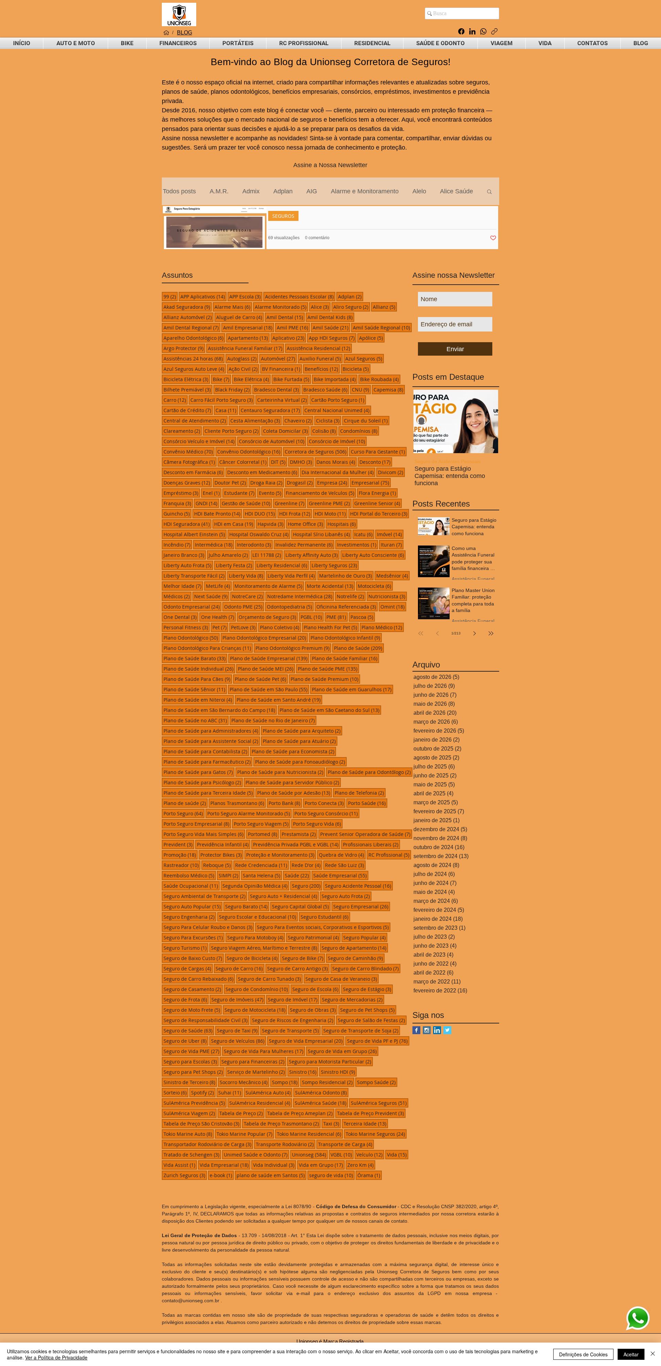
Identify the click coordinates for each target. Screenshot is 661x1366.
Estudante (240, 492)
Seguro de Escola (316, 989)
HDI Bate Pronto (218, 513)
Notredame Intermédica (300, 596)
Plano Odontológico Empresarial (265, 637)
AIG (311, 191)
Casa (227, 410)
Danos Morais (336, 461)
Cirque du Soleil (366, 420)
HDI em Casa (234, 523)
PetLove (244, 627)
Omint (393, 606)
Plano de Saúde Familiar (345, 658)
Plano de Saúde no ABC (196, 720)
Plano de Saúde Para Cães (198, 678)
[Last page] (491, 633)
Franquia (178, 503)
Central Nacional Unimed (337, 410)
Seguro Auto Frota (346, 896)
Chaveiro (298, 420)
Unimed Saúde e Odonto (256, 1154)
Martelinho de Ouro (346, 575)
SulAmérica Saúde (321, 1102)
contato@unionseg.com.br (190, 1300)
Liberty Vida (247, 575)
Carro (176, 399)
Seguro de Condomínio (257, 989)
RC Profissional (389, 854)
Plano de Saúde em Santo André (279, 699)
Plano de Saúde (359, 647)
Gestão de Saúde (247, 503)
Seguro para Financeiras (253, 1061)
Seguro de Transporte (291, 1030)
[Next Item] (487, 421)
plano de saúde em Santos (271, 1175)
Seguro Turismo (186, 947)
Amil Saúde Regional (382, 327)
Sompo (285, 1082)
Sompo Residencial (328, 1082)
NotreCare (248, 596)
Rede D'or (307, 865)
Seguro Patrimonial (314, 937)
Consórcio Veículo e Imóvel (200, 441)
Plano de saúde (186, 802)
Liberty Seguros (335, 565)
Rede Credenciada (262, 865)
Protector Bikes (221, 854)
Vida (397, 1154)
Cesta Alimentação (256, 420)
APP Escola (245, 296)
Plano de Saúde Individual (199, 668)
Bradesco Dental (277, 389)
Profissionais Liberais (371, 844)
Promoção (181, 854)
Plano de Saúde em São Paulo (269, 689)
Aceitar (631, 1354)
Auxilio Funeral (321, 358)
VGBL (342, 1154)
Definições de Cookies (583, 1354)
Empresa (333, 482)
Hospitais (342, 523)
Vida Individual (274, 1164)
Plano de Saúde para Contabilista (206, 751)
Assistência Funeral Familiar (246, 348)
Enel (212, 492)
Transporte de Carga (346, 1144)
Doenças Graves (188, 482)
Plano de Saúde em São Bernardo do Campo (220, 709)
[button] (75, 43)
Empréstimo (182, 492)
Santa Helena (262, 875)
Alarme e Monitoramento (365, 191)
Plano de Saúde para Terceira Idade (209, 792)
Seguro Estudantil (325, 916)
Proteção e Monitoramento (281, 854)
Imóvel (390, 534)
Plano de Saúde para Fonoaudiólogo (301, 761)
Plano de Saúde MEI (266, 668)
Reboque (217, 865)
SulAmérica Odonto (321, 1092)
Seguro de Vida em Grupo (343, 1051)
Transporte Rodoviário (285, 1144)
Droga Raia (267, 482)
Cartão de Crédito (188, 410)
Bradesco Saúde (326, 389)
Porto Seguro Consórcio (326, 813)
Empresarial (371, 482)
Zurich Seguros (185, 1175)
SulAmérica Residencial (260, 1102)
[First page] (421, 633)
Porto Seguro (184, 813)
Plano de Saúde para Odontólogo (370, 771)
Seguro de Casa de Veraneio (342, 978)
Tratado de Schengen (192, 1154)
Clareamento (183, 430)
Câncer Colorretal (243, 461)
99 (171, 296)
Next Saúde (211, 596)
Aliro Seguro (351, 306)
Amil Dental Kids (330, 317)
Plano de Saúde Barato (195, 658)
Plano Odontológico (192, 637)
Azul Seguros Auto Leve (195, 368)
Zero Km (361, 1164)
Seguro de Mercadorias (353, 999)
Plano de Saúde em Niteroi (199, 699)
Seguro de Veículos (238, 1040)
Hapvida (271, 523)
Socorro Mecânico (244, 1082)
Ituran (392, 544)
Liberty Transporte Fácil (195, 575)
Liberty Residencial (282, 565)
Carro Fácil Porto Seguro (222, 399)
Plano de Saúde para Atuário (300, 740)
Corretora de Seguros (316, 451)
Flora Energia (378, 492)
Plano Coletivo (280, 627)
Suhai (230, 1092)
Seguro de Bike (303, 958)
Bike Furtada (292, 379)
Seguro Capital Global (301, 906)
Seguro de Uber (186, 1040)
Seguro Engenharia (190, 916)
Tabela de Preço (241, 1113)
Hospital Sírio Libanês (322, 534)
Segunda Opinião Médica (255, 885)
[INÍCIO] (166, 32)
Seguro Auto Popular (193, 906)
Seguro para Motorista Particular (331, 1061)
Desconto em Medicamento (263, 472)
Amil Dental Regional (192, 327)
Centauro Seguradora (271, 410)
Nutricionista (387, 596)
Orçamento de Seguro (268, 616)
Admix (251, 191)
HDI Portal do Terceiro (379, 513)
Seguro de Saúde (189, 1030)
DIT (279, 461)
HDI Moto (331, 513)
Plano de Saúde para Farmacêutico (208, 761)
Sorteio (176, 1092)
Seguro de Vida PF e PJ (378, 1040)
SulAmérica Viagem (190, 1113)
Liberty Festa (235, 565)
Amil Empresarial (248, 327)
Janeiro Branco (185, 554)
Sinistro (303, 1071)
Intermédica (214, 544)
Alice (320, 306)
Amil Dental (285, 317)
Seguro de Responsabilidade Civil (206, 1020)
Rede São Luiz (345, 865)
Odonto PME (244, 606)
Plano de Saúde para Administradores (212, 730)
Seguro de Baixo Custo (194, 958)
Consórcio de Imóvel (338, 441)
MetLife (219, 585)
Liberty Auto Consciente (374, 554)
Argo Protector (184, 348)
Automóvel (279, 358)
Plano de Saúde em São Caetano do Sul (330, 709)
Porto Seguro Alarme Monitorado (249, 813)
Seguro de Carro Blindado (366, 968)
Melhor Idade (183, 585)
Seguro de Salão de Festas (372, 1020)
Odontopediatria (290, 606)
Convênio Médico (189, 451)
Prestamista (299, 833)
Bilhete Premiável (188, 389)
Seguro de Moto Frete (193, 1009)
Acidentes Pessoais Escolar (300, 296)
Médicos (177, 596)
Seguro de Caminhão (356, 958)
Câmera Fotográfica (190, 461)
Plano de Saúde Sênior (195, 689)
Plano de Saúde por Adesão (294, 792)
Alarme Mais (233, 306)
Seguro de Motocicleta (255, 1009)
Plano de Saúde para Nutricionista (281, 771)
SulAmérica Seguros (379, 1102)
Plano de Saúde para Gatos (199, 771)
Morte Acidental (331, 585)
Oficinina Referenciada (347, 606)
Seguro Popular (365, 937)
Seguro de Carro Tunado (270, 978)
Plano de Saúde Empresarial (269, 658)
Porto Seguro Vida (318, 823)
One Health (218, 616)
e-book (222, 1175)
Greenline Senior (378, 503)
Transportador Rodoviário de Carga (208, 1144)
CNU (361, 389)
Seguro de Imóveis (238, 999)
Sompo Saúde (377, 1082)
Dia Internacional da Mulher (338, 472)
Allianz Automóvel (188, 317)
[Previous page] (437, 633)
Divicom (391, 472)
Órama (369, 1175)
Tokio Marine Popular (245, 1133)
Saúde (298, 875)
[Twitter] (447, 1030)
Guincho (177, 513)
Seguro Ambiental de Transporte (205, 896)
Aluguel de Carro (240, 317)
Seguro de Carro (240, 968)
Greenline (290, 503)
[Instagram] (427, 1030)
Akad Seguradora (188, 306)
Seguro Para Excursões (194, 937)
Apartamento (249, 337)
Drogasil (300, 482)
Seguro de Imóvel (293, 999)
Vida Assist (180, 1164)
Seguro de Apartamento (355, 947)
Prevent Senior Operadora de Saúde (366, 833)
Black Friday (233, 389)
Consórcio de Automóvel (272, 441)
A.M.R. (219, 191)
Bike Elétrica (252, 379)
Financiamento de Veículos (321, 492)
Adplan (283, 191)
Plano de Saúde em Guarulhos (352, 689)
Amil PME (293, 327)
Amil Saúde (331, 327)
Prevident (179, 844)
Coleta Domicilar (286, 430)
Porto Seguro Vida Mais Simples (204, 833)
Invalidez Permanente (304, 544)
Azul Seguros (364, 358)
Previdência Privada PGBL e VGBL (296, 844)
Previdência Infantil (223, 844)
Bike (222, 379)
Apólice (372, 337)
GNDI (207, 503)
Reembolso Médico (190, 875)
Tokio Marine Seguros (376, 1133)
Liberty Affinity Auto (312, 554)
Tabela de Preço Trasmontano (282, 1123)
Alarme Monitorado (281, 306)
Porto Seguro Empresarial (197, 823)
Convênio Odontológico (249, 451)
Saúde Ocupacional (192, 885)
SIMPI (229, 875)
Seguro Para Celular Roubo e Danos (209, 927)
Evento (271, 492)
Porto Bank (285, 802)
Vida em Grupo (322, 1164)
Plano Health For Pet (331, 627)
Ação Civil (244, 368)
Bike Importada (335, 379)
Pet (220, 627)
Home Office (306, 523)
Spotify (203, 1092)
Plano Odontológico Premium (293, 647)
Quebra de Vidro (342, 854)
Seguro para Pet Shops (194, 1071)
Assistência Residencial (319, 348)
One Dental (181, 616)
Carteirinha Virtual (282, 399)
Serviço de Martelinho (256, 1071)
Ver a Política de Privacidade (56, 1357)
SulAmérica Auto (268, 1092)
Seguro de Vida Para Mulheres (264, 1051)
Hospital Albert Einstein (195, 534)
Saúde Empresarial (340, 875)
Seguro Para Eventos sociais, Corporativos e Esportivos (323, 927)
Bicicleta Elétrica (187, 379)
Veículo (370, 1154)
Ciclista (328, 420)
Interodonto (255, 544)
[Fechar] (653, 1354)
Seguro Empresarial (361, 906)
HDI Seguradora (187, 523)
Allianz (385, 306)
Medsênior (393, 575)
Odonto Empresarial (192, 606)
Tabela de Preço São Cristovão (202, 1123)
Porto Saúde (367, 802)
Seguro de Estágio (368, 989)
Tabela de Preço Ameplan (300, 1113)
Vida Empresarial (225, 1164)
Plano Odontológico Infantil (346, 637)
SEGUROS (283, 216)
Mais (446, 191)
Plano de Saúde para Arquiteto (302, 730)
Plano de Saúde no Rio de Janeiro (273, 720)
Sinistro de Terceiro (190, 1082)
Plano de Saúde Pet (261, 678)
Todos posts (179, 191)
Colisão (324, 430)
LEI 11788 (267, 554)
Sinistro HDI (339, 1071)
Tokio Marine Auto (189, 1133)
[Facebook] (461, 31)
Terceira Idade (366, 1123)
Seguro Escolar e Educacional (258, 916)
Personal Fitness (187, 627)
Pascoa (362, 616)
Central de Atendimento (196, 420)
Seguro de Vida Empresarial (306, 1040)
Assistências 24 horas (194, 358)
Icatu (364, 534)
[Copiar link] (494, 31)
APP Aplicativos (203, 296)
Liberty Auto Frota (188, 565)
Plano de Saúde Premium (325, 678)
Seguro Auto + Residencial (284, 896)
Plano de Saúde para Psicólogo (203, 782)
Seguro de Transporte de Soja (361, 1030)
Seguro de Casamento (193, 989)
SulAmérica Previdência (195, 1102)
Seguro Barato (247, 906)
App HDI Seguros (332, 337)
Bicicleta (356, 368)
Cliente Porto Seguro (232, 430)
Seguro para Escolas (191, 1061)
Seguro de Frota (186, 999)
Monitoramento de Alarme (269, 585)
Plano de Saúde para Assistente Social (212, 740)
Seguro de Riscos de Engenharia (293, 1020)
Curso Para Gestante (379, 451)
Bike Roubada (380, 379)
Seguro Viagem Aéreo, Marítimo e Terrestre (265, 947)
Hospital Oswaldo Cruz (259, 534)
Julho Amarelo (229, 554)
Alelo (419, 191)
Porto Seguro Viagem (262, 823)
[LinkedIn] (472, 31)
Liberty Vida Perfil (291, 575)
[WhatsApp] (483, 31)
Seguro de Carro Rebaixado (199, 978)
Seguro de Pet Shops (368, 1009)
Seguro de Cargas (188, 968)
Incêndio (178, 544)
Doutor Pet (231, 482)
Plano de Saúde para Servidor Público (293, 782)
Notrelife (351, 596)
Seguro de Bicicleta (253, 958)
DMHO (302, 461)
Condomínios (359, 430)
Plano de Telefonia (360, 792)
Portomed (263, 833)
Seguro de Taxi (238, 1030)
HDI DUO (260, 513)
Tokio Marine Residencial (310, 1133)
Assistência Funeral (440, 461)
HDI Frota (295, 513)
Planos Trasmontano (238, 802)
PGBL (312, 616)
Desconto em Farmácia (194, 472)
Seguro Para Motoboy (256, 937)
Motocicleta (375, 585)
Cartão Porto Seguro (338, 399)
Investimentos (357, 544)
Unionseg (310, 1154)
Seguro (307, 885)
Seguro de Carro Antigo (298, 968)
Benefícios (322, 368)
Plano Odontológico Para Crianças (208, 647)
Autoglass (242, 358)
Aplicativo (289, 337)
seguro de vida (332, 1175)
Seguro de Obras (313, 1009)
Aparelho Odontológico (194, 337)
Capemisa (389, 389)
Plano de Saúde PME (328, 668)
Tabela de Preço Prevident (371, 1113)
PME (337, 616)
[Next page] (474, 633)
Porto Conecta (325, 802)
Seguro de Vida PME (192, 1051)
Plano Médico (382, 627)
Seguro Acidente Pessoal (359, 885)
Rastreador (182, 865)
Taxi (332, 1123)
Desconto (375, 461)
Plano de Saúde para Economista (294, 751)
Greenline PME (330, 503)
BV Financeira (282, 368)
